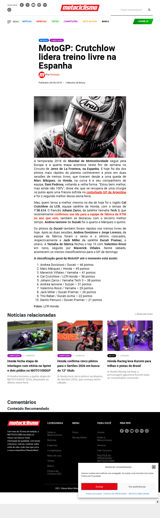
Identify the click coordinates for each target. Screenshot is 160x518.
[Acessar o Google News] (45, 6)
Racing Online (79, 437)
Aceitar (99, 486)
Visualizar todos (144, 314)
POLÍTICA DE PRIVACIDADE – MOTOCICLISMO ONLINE (126, 493)
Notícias (27, 21)
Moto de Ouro (90, 21)
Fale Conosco (104, 450)
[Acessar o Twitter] (28, 6)
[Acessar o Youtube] (33, 6)
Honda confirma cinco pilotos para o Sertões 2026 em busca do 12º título (78, 366)
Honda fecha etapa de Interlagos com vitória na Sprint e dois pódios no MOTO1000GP (29, 366)
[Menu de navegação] (9, 22)
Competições (71, 21)
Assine (101, 432)
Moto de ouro (54, 455)
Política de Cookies (94, 493)
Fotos (75, 432)
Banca (105, 21)
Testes (55, 21)
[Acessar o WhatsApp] (9, 11)
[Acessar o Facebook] (22, 6)
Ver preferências (137, 486)
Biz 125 (112, 356)
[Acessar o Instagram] (39, 6)
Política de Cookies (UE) (54, 472)
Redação (55, 74)
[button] (153, 466)
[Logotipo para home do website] (80, 8)
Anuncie (101, 445)
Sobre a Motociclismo (54, 433)
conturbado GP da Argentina (106, 192)
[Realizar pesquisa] (149, 10)
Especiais (42, 21)
